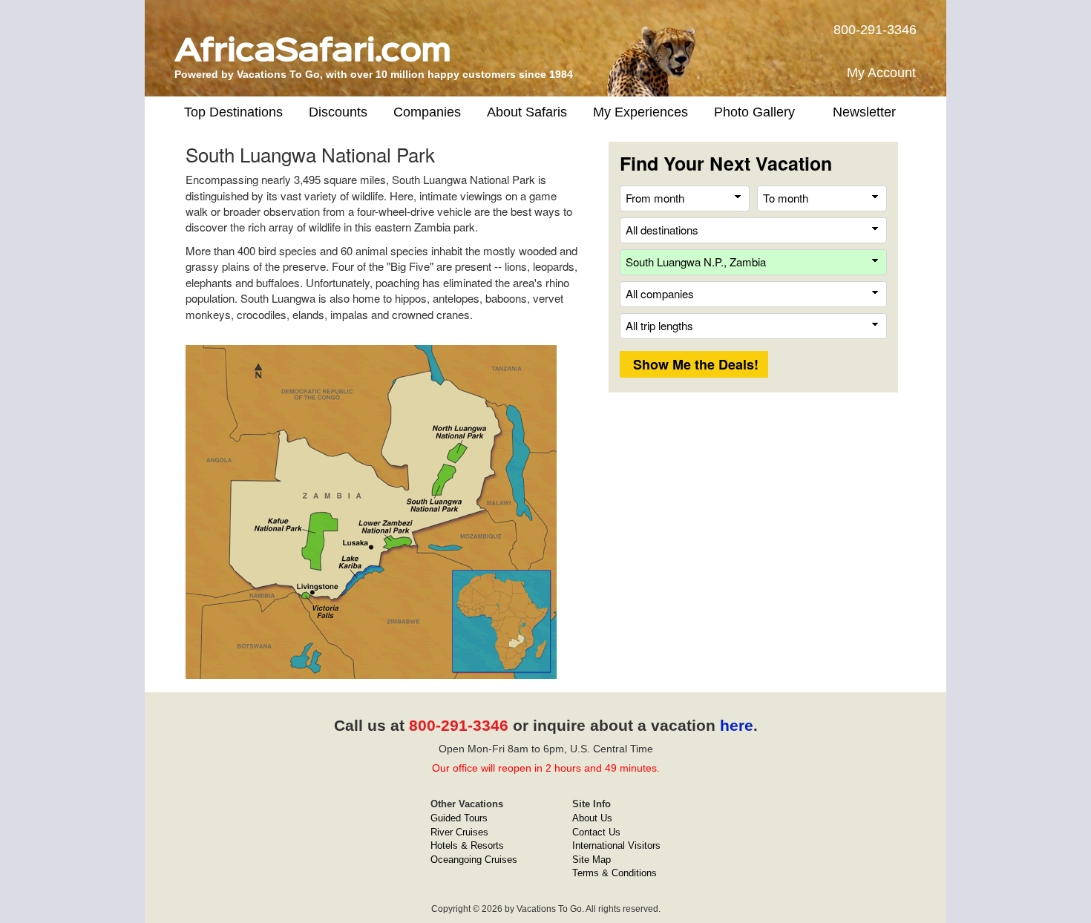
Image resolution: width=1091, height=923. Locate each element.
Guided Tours (459, 818)
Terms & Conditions (614, 872)
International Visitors (616, 845)
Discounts (338, 112)
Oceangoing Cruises (473, 859)
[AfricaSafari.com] (312, 43)
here (736, 725)
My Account (881, 72)
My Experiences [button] (640, 112)
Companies (427, 112)
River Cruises (459, 832)
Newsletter (864, 112)
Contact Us (596, 832)
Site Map (591, 859)
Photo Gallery (754, 112)
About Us (592, 818)
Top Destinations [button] (233, 112)
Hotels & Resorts (467, 845)
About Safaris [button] (527, 112)
